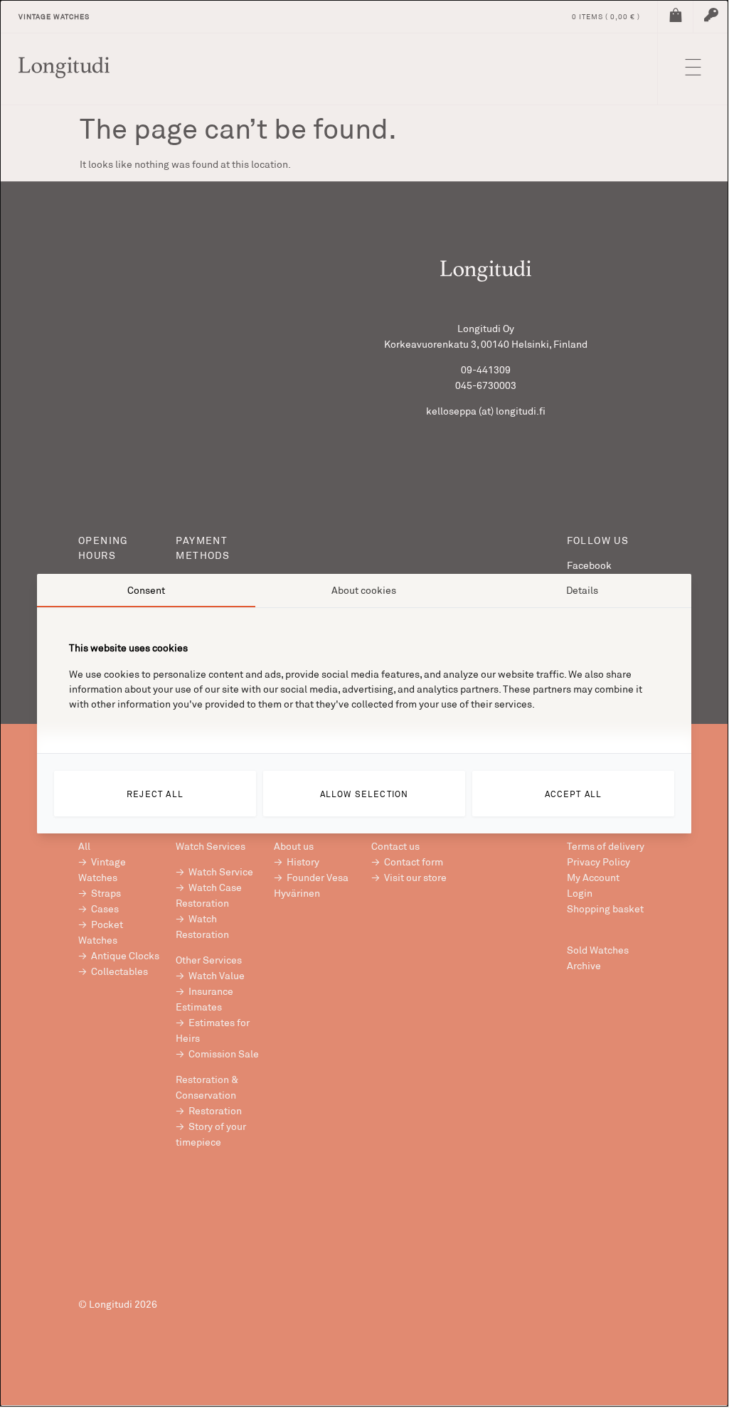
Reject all (155, 794)
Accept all (573, 794)
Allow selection (364, 794)
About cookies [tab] (363, 590)
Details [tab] (582, 590)
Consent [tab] (146, 590)
